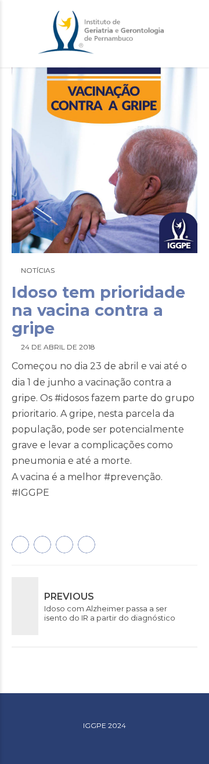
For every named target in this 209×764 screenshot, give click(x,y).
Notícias (38, 270)
